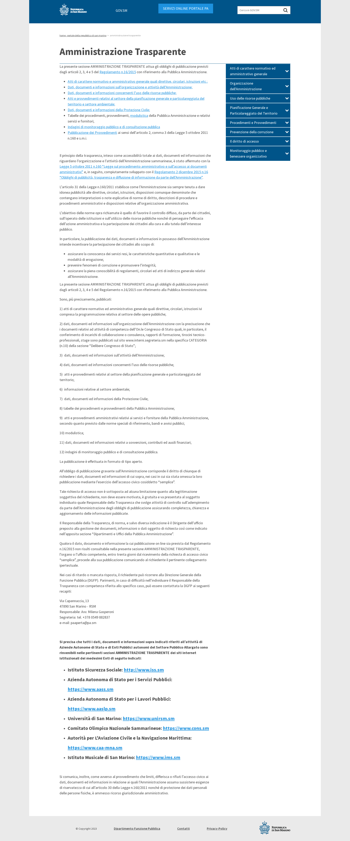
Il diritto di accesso (244, 141)
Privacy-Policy (217, 828)
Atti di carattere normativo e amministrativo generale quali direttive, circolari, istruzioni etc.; (138, 81)
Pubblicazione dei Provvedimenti (92, 132)
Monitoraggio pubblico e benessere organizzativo (248, 153)
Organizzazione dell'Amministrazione (246, 86)
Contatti (183, 828)
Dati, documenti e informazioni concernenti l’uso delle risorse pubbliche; (122, 92)
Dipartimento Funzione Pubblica (137, 828)
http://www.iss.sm (144, 670)
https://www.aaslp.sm (91, 709)
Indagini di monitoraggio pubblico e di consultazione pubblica (114, 127)
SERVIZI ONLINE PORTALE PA (185, 8)
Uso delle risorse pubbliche (250, 98)
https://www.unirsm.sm (149, 718)
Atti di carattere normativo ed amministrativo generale (252, 71)
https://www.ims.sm (158, 757)
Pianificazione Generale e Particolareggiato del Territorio (253, 110)
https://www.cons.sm (186, 728)
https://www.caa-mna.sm (95, 747)
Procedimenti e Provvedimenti (253, 122)
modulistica (139, 115)
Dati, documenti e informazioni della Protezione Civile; (109, 109)
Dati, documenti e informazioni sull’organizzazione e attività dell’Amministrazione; (130, 87)
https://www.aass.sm (90, 689)
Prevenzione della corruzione (251, 132)
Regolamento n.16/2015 (117, 72)
